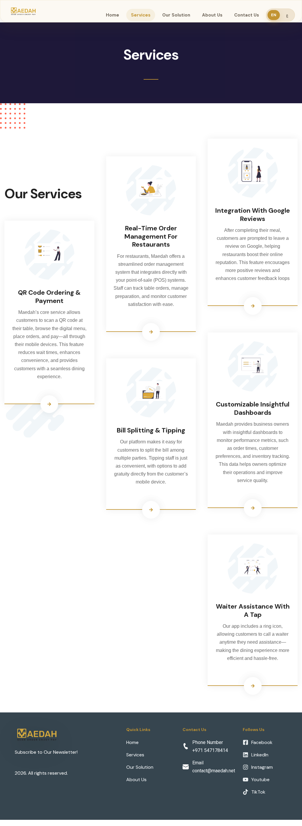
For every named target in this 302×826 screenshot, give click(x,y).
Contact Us (246, 15)
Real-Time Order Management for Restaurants (151, 236)
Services (140, 15)
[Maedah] (23, 11)
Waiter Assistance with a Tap (253, 610)
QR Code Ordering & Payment (49, 296)
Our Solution (176, 15)
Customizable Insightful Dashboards (252, 408)
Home (112, 15)
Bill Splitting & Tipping (151, 430)
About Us (212, 15)
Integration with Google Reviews (252, 214)
